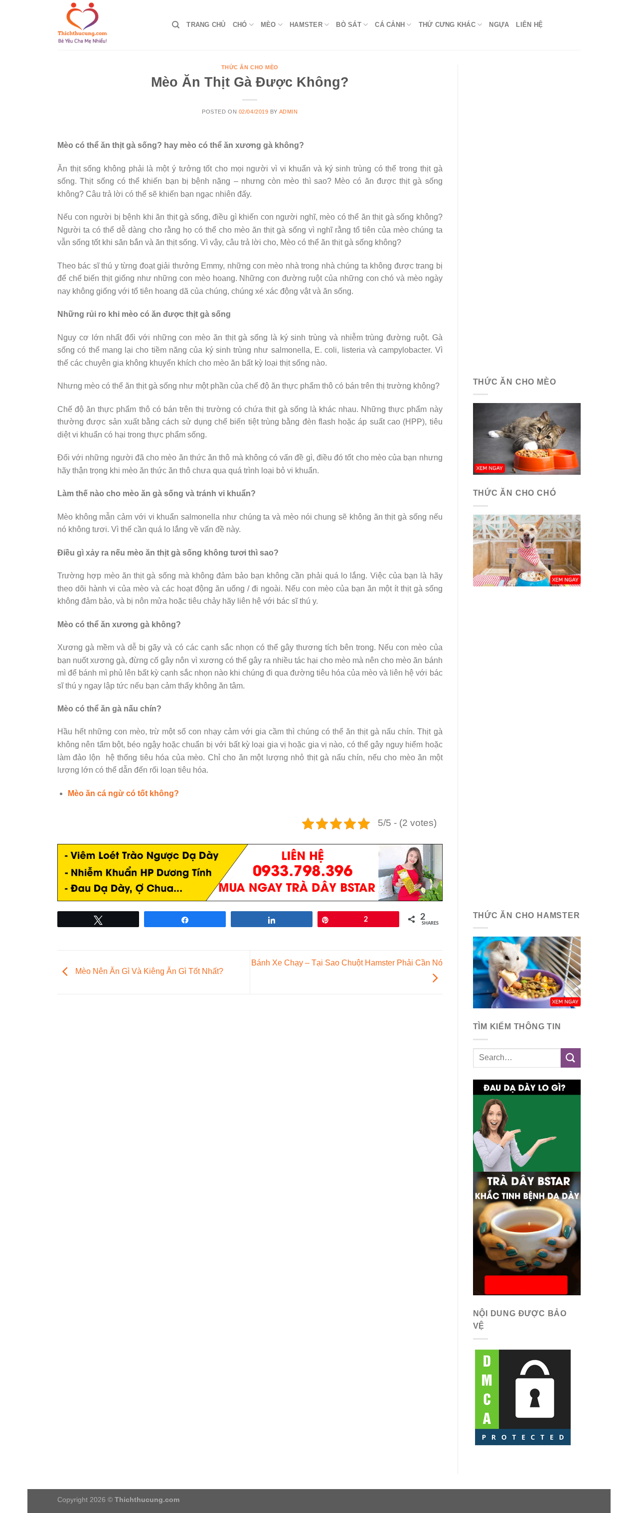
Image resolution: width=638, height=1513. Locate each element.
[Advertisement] (527, 214)
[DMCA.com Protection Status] (523, 1396)
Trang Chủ (205, 24)
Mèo (268, 24)
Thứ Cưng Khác (447, 24)
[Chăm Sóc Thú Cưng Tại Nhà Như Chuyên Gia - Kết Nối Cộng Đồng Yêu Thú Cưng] (107, 25)
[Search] (175, 24)
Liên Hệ (529, 24)
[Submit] (571, 1058)
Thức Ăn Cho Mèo (250, 67)
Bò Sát (348, 24)
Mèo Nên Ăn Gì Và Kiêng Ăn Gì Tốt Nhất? (148, 971)
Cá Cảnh (390, 24)
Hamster (306, 24)
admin (288, 112)
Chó (240, 24)
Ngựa (499, 24)
